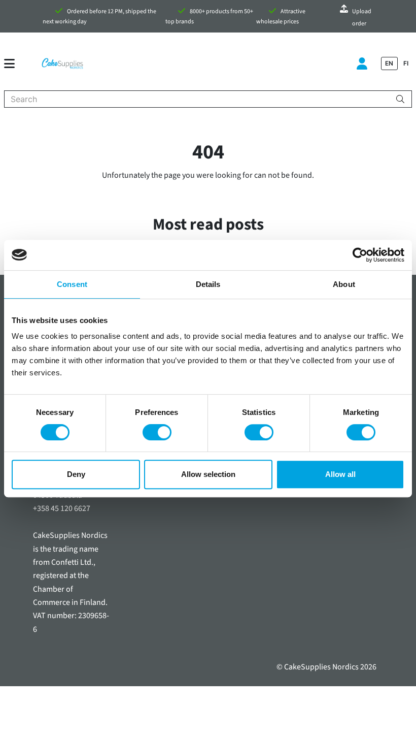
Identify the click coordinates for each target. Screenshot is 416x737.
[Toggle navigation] (13, 63)
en (389, 63)
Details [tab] (208, 284)
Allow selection (208, 474)
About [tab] (344, 284)
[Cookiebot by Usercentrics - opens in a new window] (360, 255)
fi (405, 63)
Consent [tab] (72, 284)
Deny (76, 474)
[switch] (157, 432)
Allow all (340, 474)
